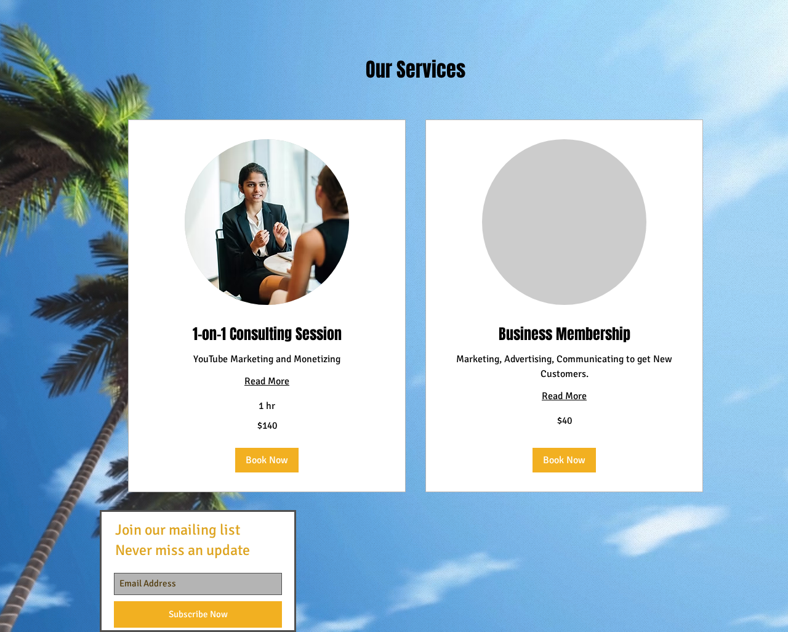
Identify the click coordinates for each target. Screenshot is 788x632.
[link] (267, 334)
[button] (267, 460)
